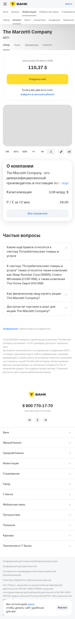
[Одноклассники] (37, 420)
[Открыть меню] (5, 4)
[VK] (29, 420)
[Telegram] (45, 420)
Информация (10, 328)
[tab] (6, 45)
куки (31, 604)
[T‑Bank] (18, 4)
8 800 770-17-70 (37, 405)
